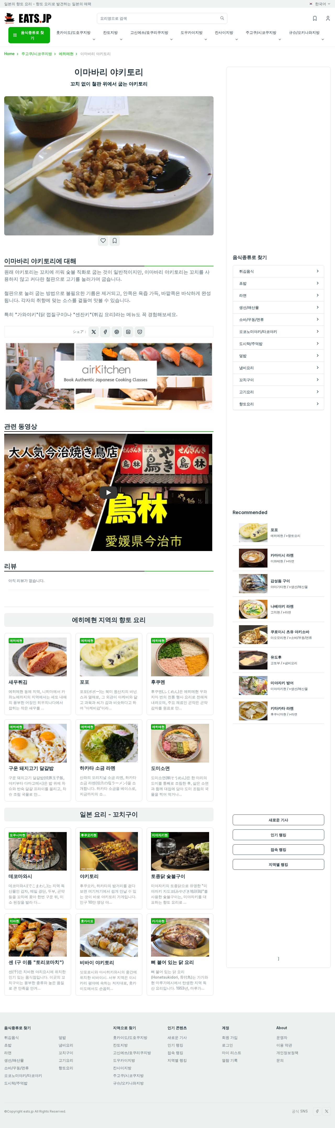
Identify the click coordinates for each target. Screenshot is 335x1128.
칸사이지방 (122, 1068)
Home (10, 53)
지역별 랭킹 (278, 864)
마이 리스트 (231, 1052)
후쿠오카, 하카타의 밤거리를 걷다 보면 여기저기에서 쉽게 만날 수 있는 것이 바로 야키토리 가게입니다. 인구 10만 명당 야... (108, 893)
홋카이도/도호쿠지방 (130, 1037)
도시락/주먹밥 (15, 1083)
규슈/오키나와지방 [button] (304, 32)
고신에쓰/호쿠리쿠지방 (132, 1052)
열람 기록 (230, 1060)
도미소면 (160, 768)
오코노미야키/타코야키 (23, 1075)
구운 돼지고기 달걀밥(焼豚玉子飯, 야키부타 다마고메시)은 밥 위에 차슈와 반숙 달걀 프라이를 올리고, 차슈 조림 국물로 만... (37, 785)
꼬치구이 (66, 1052)
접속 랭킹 (278, 849)
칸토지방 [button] (110, 32)
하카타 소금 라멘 (97, 768)
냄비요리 (66, 1045)
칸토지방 (120, 1045)
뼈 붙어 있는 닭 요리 (172, 962)
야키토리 (89, 876)
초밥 (8, 1045)
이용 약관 (284, 1045)
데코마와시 (20, 876)
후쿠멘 (158, 682)
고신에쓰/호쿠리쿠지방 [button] (149, 32)
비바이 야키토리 (97, 962)
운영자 (281, 1037)
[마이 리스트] (114, 240)
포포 (84, 682)
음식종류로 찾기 (32, 35)
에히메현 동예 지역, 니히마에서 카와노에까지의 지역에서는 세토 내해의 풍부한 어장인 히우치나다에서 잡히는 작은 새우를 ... (38, 699)
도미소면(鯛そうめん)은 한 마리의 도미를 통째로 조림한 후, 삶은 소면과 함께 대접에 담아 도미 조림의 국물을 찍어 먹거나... (180, 785)
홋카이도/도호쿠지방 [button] (73, 32)
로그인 (227, 1045)
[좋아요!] (103, 240)
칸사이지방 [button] (224, 32)
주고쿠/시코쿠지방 (37, 53)
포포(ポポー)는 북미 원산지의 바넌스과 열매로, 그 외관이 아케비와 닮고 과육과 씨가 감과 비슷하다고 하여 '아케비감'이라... (108, 699)
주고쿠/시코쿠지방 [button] (261, 32)
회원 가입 (230, 1037)
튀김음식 (11, 1037)
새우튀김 (18, 682)
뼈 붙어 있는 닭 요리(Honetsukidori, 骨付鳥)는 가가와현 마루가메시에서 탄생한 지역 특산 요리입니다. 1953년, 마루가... (179, 979)
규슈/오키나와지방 (128, 1083)
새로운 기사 (278, 820)
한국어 (320, 4)
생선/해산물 (14, 1060)
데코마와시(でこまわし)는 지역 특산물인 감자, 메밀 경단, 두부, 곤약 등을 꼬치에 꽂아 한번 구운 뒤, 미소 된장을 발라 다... (37, 893)
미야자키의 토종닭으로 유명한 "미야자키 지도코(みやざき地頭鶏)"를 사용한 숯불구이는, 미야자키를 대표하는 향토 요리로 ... (179, 893)
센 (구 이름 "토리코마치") (36, 962)
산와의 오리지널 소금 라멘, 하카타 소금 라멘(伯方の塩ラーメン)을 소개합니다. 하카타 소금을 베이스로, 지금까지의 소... (108, 785)
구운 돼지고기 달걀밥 (31, 768)
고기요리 (66, 1060)
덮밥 (62, 1037)
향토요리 (66, 1068)
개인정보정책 (287, 1052)
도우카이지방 (124, 1060)
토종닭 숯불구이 (168, 876)
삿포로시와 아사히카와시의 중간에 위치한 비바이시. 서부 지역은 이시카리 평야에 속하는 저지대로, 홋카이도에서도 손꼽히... (108, 980)
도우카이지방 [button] (192, 32)
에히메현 (67, 53)
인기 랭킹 (278, 835)
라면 (8, 1052)
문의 (280, 1060)
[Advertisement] (278, 459)
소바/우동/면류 (16, 1068)
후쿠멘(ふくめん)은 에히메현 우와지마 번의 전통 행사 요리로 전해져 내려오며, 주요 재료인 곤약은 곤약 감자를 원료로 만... (179, 699)
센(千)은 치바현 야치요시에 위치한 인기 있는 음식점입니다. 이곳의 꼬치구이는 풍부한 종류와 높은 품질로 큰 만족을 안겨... (37, 979)
